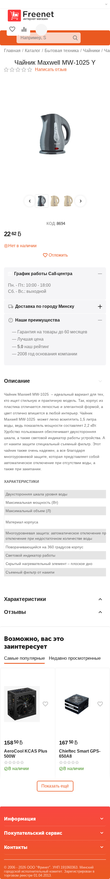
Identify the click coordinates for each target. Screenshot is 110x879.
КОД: (51, 223)
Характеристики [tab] (25, 599)
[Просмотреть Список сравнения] (24, 30)
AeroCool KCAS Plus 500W (25, 753)
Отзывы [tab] (15, 612)
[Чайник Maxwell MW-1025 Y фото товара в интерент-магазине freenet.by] (55, 134)
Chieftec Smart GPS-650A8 (79, 753)
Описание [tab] (17, 381)
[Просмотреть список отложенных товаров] (12, 30)
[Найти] (75, 37)
